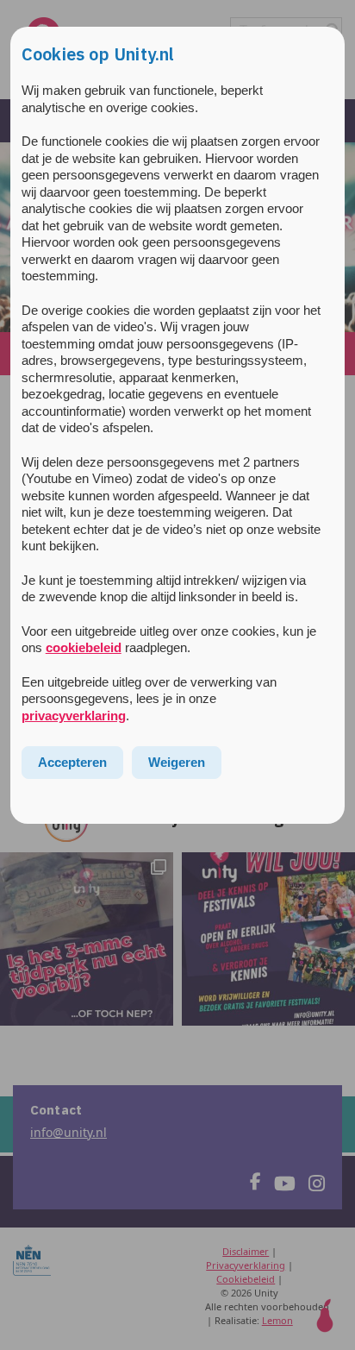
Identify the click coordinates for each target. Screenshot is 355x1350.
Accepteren (72, 762)
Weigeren (176, 762)
